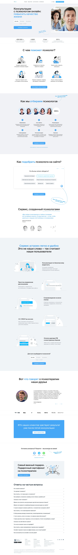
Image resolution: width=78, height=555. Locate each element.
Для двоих (22, 21)
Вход (53, 1)
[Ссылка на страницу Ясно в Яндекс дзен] (59, 540)
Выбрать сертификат (24, 475)
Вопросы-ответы (27, 540)
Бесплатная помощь (37, 542)
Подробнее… (19, 552)
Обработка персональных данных (49, 543)
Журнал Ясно (30, 1)
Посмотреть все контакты (39, 457)
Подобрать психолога (23, 27)
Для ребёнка (28, 21)
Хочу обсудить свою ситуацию (39, 87)
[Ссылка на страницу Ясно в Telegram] (61, 540)
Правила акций (46, 541)
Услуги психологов (36, 541)
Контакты (26, 542)
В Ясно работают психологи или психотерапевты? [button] (39, 147)
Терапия (25, 1)
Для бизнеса (41, 1)
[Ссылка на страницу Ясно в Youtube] (63, 540)
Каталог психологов (37, 540)
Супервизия (35, 543)
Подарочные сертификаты (48, 540)
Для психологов (36, 1)
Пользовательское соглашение (49, 542)
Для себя (16, 21)
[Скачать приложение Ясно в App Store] (16, 542)
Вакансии (26, 543)
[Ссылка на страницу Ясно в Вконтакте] (58, 540)
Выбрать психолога (60, 1)
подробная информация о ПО (50, 550)
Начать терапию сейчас (39, 432)
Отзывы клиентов (27, 541)
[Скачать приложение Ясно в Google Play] (20, 542)
